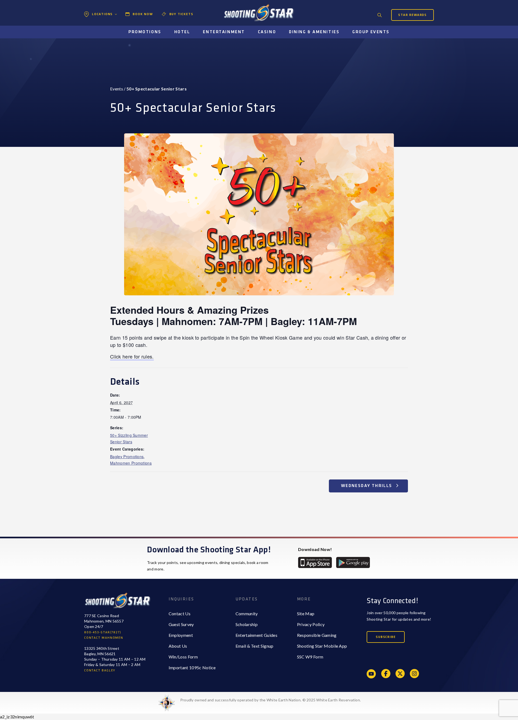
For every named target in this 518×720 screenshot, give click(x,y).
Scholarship (247, 624)
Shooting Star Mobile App (322, 645)
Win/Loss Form (183, 656)
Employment (181, 635)
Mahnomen (102, 36)
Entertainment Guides (256, 635)
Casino (267, 32)
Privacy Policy (311, 624)
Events (116, 88)
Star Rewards (412, 15)
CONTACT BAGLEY (99, 670)
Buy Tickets (181, 14)
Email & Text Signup (255, 645)
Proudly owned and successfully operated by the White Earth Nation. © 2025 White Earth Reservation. (270, 700)
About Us (178, 645)
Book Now (143, 14)
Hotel (182, 32)
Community (247, 613)
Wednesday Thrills (367, 485)
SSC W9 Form (310, 656)
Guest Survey (181, 624)
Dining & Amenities (314, 32)
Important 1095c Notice (192, 667)
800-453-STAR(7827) (102, 632)
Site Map (306, 613)
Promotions (144, 32)
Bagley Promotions (127, 456)
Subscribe (386, 637)
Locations (102, 14)
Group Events (371, 32)
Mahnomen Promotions (131, 463)
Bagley (97, 25)
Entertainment (224, 32)
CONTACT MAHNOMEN (103, 638)
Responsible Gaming (317, 635)
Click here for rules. (132, 356)
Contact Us (179, 613)
